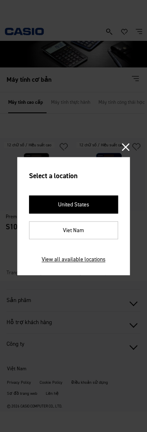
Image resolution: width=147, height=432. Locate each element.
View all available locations (73, 259)
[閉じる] (126, 147)
